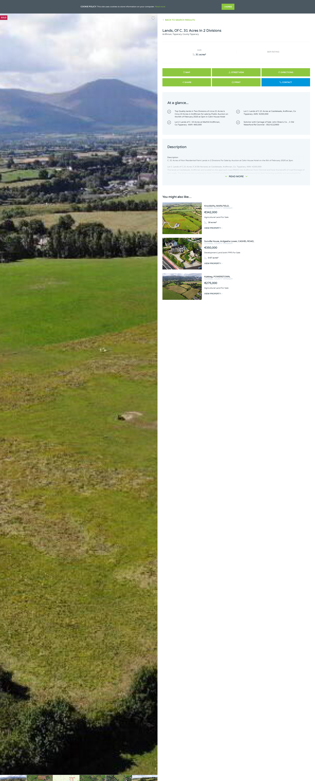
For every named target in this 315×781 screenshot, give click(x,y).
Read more (160, 6)
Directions (287, 72)
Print (237, 82)
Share (188, 82)
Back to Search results (180, 20)
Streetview (237, 72)
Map (187, 72)
